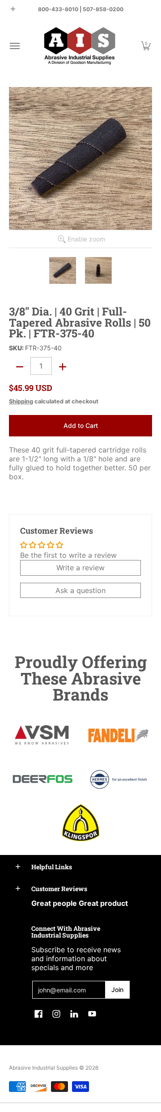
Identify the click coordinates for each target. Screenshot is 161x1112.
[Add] (62, 367)
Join (117, 989)
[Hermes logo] (118, 779)
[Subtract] (19, 367)
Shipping (21, 401)
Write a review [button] (80, 567)
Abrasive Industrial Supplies (43, 1067)
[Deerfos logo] (42, 779)
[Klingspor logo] (80, 823)
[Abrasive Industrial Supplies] (79, 45)
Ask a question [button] (80, 590)
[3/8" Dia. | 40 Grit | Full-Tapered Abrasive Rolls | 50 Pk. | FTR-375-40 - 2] (98, 270)
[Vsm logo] (42, 735)
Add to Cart (81, 425)
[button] (14, 46)
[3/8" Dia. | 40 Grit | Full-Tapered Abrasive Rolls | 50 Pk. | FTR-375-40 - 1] (62, 270)
